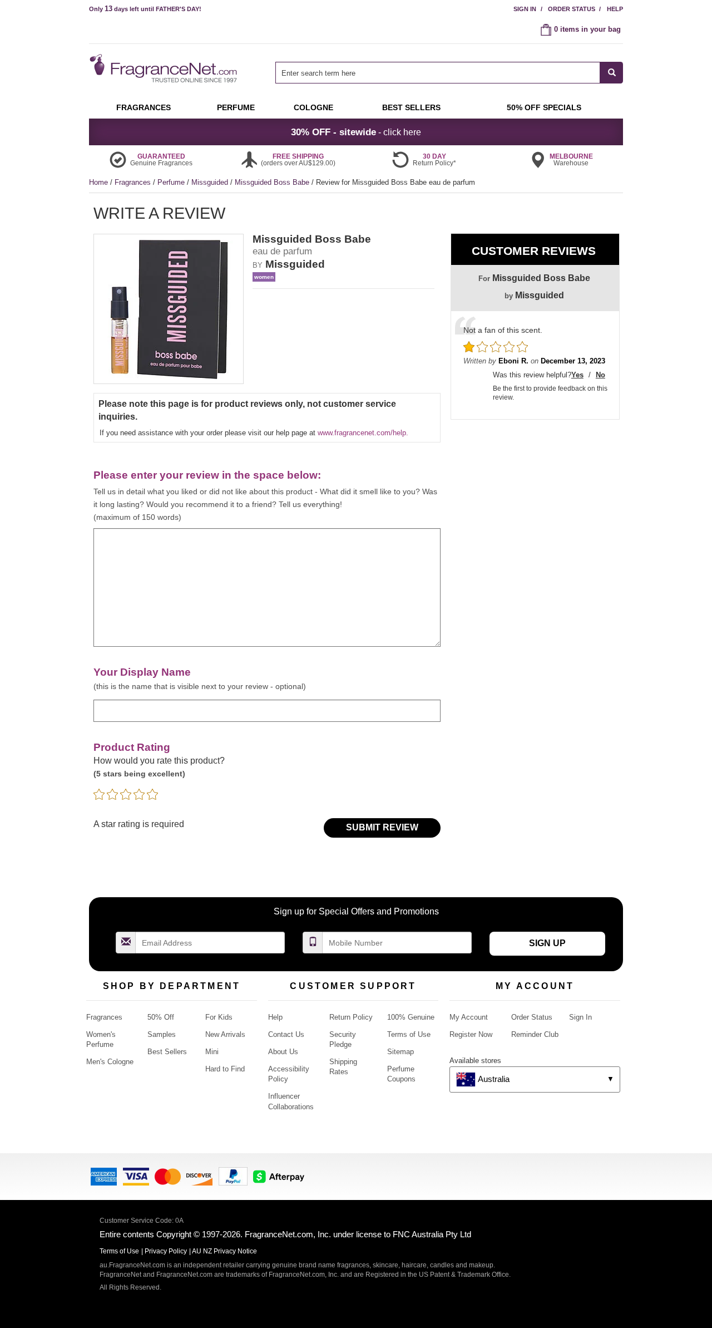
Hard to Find (225, 1069)
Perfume (172, 182)
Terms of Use (409, 1034)
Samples (161, 1034)
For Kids (219, 1017)
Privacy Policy (166, 1251)
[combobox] (449, 72)
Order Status (571, 9)
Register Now (470, 1034)
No (600, 375)
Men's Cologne (110, 1062)
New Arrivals (225, 1034)
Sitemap (400, 1051)
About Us (283, 1051)
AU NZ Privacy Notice (224, 1251)
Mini (212, 1051)
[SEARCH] (611, 72)
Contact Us (286, 1034)
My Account (468, 1017)
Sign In (524, 9)
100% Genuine (410, 1017)
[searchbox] (437, 72)
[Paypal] (233, 1176)
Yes (577, 375)
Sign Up (547, 943)
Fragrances (134, 182)
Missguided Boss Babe (273, 182)
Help (615, 9)
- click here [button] (356, 131)
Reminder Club (534, 1034)
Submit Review (382, 827)
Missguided (210, 182)
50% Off (160, 1017)
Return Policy (351, 1017)
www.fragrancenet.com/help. (363, 433)
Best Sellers (167, 1051)
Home (98, 182)
